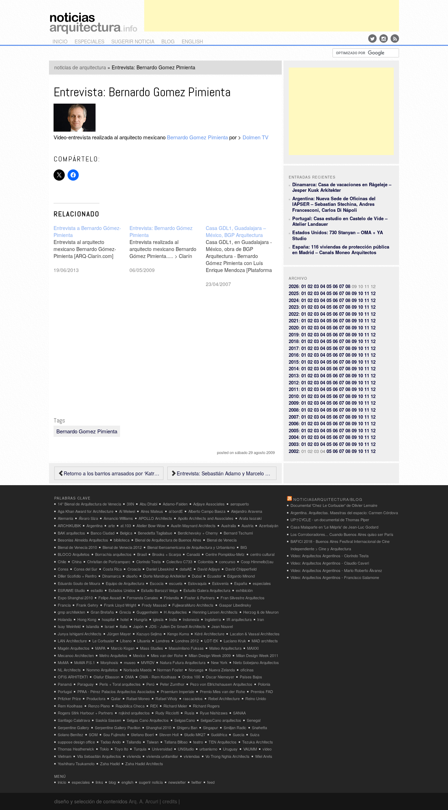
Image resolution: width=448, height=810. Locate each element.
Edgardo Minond (241, 576)
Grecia (125, 612)
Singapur (210, 727)
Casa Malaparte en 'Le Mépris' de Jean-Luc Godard (334, 527)
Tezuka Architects (257, 742)
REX (154, 705)
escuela (175, 583)
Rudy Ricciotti (167, 712)
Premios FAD (262, 691)
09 (354, 293)
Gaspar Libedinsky (235, 605)
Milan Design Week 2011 (257, 655)
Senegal (253, 720)
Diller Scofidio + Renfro (77, 576)
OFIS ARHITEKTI (73, 676)
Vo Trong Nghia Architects (227, 756)
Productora (95, 698)
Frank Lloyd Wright (120, 605)
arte (111, 525)
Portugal (65, 691)
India (173, 619)
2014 (294, 368)
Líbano (126, 640)
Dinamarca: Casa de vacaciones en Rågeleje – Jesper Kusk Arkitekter (341, 187)
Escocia (156, 583)
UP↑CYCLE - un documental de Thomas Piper (329, 519)
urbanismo (208, 749)
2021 (294, 320)
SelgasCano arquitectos (221, 720)
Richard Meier (175, 705)
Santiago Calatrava (74, 720)
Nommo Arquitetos (102, 669)
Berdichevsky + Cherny (198, 533)
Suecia (238, 734)
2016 (294, 354)
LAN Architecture (72, 640)
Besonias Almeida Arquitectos (83, 540)
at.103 (125, 525)
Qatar (116, 698)
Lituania (143, 640)
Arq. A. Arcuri (143, 801)
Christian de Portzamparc (109, 561)
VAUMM (250, 749)
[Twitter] (372, 38)
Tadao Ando (110, 742)
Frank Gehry (87, 605)
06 (335, 286)
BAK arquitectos (71, 533)
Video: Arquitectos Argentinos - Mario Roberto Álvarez (336, 570)
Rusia (189, 712)
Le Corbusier (103, 640)
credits (169, 801)
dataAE (186, 569)
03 (316, 286)
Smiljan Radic (235, 727)
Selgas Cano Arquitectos (148, 720)
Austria (247, 525)
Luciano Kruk (235, 640)
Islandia (92, 626)
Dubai (197, 576)
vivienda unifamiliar (162, 756)
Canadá (193, 554)
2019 (294, 334)
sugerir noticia (132, 41)
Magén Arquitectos (74, 648)
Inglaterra (213, 619)
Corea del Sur (85, 569)
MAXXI (253, 648)
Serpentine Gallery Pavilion (117, 727)
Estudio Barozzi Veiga (159, 590)
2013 (294, 375)
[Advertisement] (271, 16)
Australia (228, 525)
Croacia (134, 569)
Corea (63, 569)
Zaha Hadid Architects (144, 763)
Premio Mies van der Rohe (222, 691)
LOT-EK (211, 640)
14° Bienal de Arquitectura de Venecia (89, 504)
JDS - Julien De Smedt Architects (177, 626)
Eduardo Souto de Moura (79, 583)
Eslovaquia (197, 583)
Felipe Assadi (109, 597)
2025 (294, 293)
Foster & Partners (199, 597)
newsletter (177, 782)
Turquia (140, 749)
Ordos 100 (191, 676)
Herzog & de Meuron (261, 612)
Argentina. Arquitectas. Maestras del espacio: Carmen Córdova (344, 512)
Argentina (94, 525)
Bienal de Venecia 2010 (77, 547)
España (240, 583)
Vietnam (64, 756)
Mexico (139, 655)
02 (310, 286)
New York (219, 662)
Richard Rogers (206, 705)
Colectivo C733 (179, 561)
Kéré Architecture (209, 633)
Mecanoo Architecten (76, 655)
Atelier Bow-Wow (150, 525)
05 (329, 286)
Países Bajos (251, 676)
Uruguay (230, 749)
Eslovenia (220, 583)
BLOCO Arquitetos (74, 554)
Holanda (65, 619)
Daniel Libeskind (160, 569)
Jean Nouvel (222, 626)
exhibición (244, 590)
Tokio (104, 749)
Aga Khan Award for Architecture (85, 511)
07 (341, 286)
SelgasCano (184, 720)
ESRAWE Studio (71, 590)
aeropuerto (239, 504)
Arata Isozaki (250, 518)
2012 (294, 382)
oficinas (247, 669)
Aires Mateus (152, 511)
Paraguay (85, 684)
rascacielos (193, 698)
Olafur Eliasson (106, 676)
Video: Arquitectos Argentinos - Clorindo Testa (329, 555)
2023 (294, 306)
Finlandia (171, 597)
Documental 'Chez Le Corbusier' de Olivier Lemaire (333, 505)
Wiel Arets (263, 756)
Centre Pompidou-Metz (225, 554)
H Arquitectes (175, 612)
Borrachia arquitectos (113, 554)
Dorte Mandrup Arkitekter (164, 576)
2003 (294, 444)
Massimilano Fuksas (186, 648)
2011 (294, 389)
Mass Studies (151, 648)
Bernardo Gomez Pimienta (197, 137)
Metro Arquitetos (113, 655)
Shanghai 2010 (158, 727)
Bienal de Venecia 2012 (122, 547)
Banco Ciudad (102, 533)
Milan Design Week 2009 (210, 655)
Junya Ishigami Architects (80, 633)
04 (322, 286)
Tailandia (133, 742)
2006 (294, 423)
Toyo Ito (121, 749)
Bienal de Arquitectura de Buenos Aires (168, 540)
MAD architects (265, 640)
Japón (138, 626)
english (192, 41)
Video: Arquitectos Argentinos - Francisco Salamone (334, 577)
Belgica (126, 533)
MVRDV (147, 662)
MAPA (100, 648)
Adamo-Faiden (175, 504)
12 (373, 293)
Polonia (264, 684)
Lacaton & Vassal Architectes (255, 633)
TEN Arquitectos (223, 742)
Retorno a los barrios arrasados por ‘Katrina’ (112, 473)
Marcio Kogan (122, 648)
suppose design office (76, 742)
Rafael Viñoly (166, 698)
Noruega (196, 669)
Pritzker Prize (69, 698)
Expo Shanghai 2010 (75, 597)
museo (129, 662)
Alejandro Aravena (246, 511)
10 (360, 293)
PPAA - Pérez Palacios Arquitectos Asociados (116, 691)
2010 (294, 396)
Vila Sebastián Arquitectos (99, 756)
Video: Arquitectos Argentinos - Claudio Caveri (329, 563)
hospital (108, 619)
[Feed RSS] (395, 38)
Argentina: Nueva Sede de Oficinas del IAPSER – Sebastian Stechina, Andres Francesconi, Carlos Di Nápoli (334, 204)
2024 (294, 300)
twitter (196, 782)
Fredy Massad (154, 605)
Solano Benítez (70, 734)
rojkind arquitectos (134, 712)
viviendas (192, 756)
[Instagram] (383, 38)
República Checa (130, 705)
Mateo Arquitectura (225, 648)
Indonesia (191, 619)
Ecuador (214, 576)
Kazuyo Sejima (149, 633)
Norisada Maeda (138, 669)
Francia (64, 605)
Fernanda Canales (142, 597)
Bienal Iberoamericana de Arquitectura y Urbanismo (191, 547)
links (99, 782)
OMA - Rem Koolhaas (157, 676)
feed (211, 782)
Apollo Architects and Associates (205, 518)
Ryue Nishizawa (213, 712)
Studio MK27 (194, 734)
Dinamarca (111, 576)
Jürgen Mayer (119, 633)
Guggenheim (147, 612)
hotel (124, 619)
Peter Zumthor (172, 684)
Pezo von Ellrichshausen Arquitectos (221, 684)
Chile (62, 561)
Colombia (206, 561)
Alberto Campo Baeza (206, 511)
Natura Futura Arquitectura (182, 662)
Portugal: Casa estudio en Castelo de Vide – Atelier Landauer (339, 221)
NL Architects (69, 669)
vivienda (134, 756)
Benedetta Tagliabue (155, 533)
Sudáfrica (219, 734)
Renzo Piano (99, 705)
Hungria (140, 619)
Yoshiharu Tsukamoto (76, 763)
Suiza (254, 734)
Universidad (162, 749)
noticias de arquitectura (80, 67)
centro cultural (262, 554)
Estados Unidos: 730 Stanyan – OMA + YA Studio (337, 235)
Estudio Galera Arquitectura (206, 590)
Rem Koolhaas (70, 705)
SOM (93, 734)
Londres (163, 640)
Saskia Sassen (108, 720)
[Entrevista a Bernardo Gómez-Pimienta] (92, 248)
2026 (294, 286)
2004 (294, 437)
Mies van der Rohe (167, 655)
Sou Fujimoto (114, 734)
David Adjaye (208, 569)
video (267, 749)
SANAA (239, 712)
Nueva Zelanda (222, 669)
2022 (294, 313)
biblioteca (122, 540)
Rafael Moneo (138, 698)
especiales (89, 41)
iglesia (158, 619)
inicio (60, 41)
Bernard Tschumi (238, 533)
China (77, 561)
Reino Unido (255, 698)
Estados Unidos (121, 590)
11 (366, 293)
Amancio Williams (118, 518)
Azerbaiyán (268, 525)
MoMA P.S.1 (84, 662)
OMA (129, 676)
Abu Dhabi (148, 504)
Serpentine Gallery (73, 727)
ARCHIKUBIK (69, 525)
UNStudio (186, 749)
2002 (294, 451)
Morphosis (109, 662)
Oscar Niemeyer (220, 676)
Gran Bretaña (102, 612)
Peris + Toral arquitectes (120, 684)
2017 (294, 348)
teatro (198, 742)
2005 (294, 430)
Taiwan (153, 742)
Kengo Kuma (178, 633)
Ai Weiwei (127, 511)
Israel (109, 626)
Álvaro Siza (88, 518)
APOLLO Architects (155, 518)
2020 (294, 327)
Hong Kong (86, 619)
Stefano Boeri (142, 734)
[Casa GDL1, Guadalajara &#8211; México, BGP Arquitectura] (244, 255)
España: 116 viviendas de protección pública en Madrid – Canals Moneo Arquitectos (340, 249)
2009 (294, 402)
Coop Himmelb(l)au (257, 561)
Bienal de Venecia (222, 540)
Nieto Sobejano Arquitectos (256, 662)
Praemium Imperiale (177, 691)
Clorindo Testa (148, 561)
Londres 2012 (187, 640)
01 (303, 286)
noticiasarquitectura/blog (328, 499)
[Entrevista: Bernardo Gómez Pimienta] (168, 248)
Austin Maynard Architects (193, 525)
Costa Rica (112, 569)
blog (168, 41)
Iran (260, 619)
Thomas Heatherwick (76, 749)
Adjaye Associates (209, 504)
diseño (132, 576)
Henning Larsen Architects (215, 612)
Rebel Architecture (224, 698)
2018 (294, 341)
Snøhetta (259, 727)
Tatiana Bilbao (176, 742)
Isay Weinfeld (69, 626)
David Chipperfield (241, 569)
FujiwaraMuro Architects (193, 605)
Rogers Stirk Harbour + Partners (85, 712)
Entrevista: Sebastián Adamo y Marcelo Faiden (225, 473)
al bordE (176, 511)
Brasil (142, 554)
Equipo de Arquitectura (125, 583)
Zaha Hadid (110, 763)
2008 (294, 409)
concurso (227, 561)
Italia (123, 626)
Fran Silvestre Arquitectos (242, 597)
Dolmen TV (255, 137)
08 (347, 286)
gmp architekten (71, 612)
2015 (294, 361)
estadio (97, 590)
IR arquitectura (239, 619)
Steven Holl (168, 734)
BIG (243, 547)
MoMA (63, 662)
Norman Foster (170, 669)
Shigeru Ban (187, 727)
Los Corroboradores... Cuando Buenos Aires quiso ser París (341, 534)
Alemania (65, 518)
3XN (130, 504)
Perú (150, 684)
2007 (294, 416)
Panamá (65, 684)
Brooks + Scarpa (166, 554)
